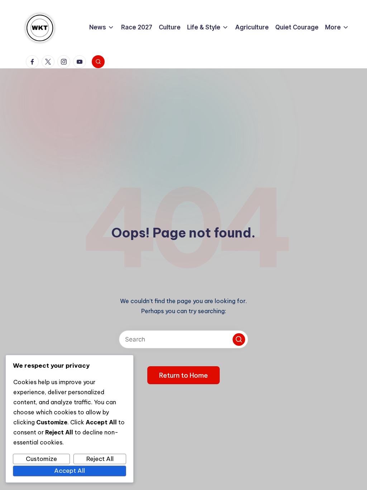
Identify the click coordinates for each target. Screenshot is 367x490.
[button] (239, 339)
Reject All (100, 459)
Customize (41, 459)
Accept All (69, 471)
